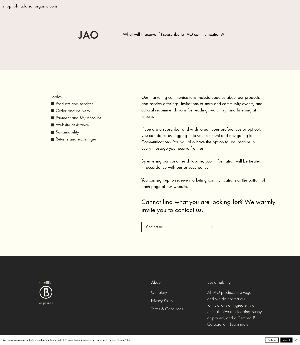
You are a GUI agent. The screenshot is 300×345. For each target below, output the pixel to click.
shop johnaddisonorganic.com (30, 6)
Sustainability (67, 132)
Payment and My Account (78, 118)
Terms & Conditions (167, 309)
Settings (272, 340)
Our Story (159, 292)
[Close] (296, 340)
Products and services (74, 103)
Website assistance (72, 125)
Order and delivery (73, 110)
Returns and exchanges (76, 139)
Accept (286, 340)
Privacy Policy (162, 300)
